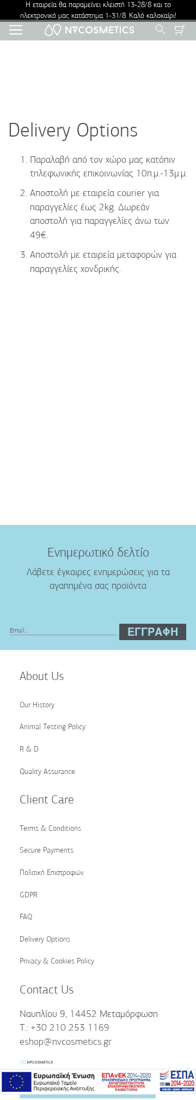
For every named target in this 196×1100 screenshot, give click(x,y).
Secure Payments (47, 851)
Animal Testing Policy (52, 727)
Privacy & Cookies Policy (57, 961)
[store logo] (89, 30)
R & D (29, 750)
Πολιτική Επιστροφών (52, 873)
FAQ (26, 917)
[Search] (163, 30)
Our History (37, 705)
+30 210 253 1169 (69, 1028)
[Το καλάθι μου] (179, 30)
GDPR (29, 895)
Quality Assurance (47, 772)
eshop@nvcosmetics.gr (66, 1043)
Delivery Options (45, 940)
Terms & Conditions (50, 829)
